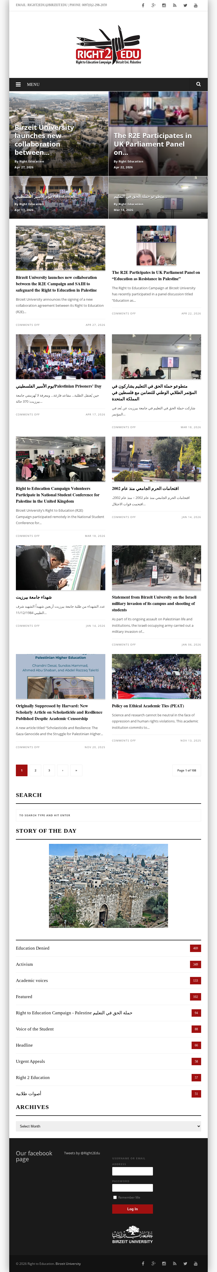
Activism (24, 964)
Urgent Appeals (30, 1061)
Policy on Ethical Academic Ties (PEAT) (148, 706)
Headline (24, 1045)
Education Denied (32, 948)
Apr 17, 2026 (95, 414)
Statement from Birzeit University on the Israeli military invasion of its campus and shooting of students (154, 603)
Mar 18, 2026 (191, 427)
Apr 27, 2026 (95, 325)
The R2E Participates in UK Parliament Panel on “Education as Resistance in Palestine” (156, 275)
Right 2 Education (33, 1077)
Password (120, 1181)
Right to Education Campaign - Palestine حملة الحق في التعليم (74, 1012)
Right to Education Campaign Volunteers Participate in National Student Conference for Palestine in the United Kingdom (58, 494)
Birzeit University (68, 1263)
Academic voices (32, 980)
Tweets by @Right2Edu (82, 1153)
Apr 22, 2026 (191, 313)
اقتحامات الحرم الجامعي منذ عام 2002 (145, 488)
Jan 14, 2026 (191, 517)
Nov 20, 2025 (95, 747)
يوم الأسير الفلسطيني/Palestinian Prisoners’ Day (59, 386)
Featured (24, 996)
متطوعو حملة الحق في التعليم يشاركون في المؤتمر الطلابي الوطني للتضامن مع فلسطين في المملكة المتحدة (154, 392)
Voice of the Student (35, 1029)
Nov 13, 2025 (190, 740)
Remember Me (128, 1197)
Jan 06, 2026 (191, 644)
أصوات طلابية (28, 1093)
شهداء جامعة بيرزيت (34, 597)
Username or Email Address (129, 1161)
